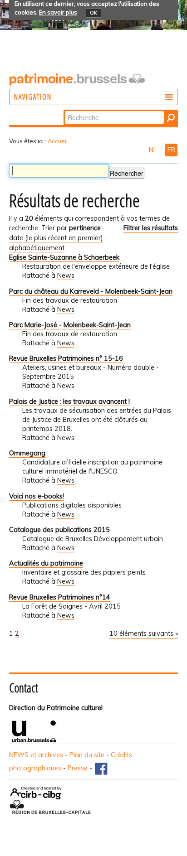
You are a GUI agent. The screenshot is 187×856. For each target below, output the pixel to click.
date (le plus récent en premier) (56, 238)
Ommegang (27, 453)
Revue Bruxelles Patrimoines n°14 (59, 597)
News (65, 275)
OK (93, 13)
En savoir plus (58, 12)
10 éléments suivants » (143, 633)
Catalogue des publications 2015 (59, 530)
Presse (78, 768)
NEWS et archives (36, 755)
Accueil (58, 141)
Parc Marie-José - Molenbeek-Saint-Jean (70, 325)
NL (153, 150)
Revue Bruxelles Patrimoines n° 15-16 (66, 358)
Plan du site (86, 755)
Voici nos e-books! (36, 496)
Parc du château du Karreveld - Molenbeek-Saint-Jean (90, 291)
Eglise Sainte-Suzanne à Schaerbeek (64, 257)
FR (171, 150)
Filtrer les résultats (150, 228)
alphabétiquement (36, 248)
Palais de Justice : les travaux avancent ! (69, 401)
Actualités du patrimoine (46, 563)
